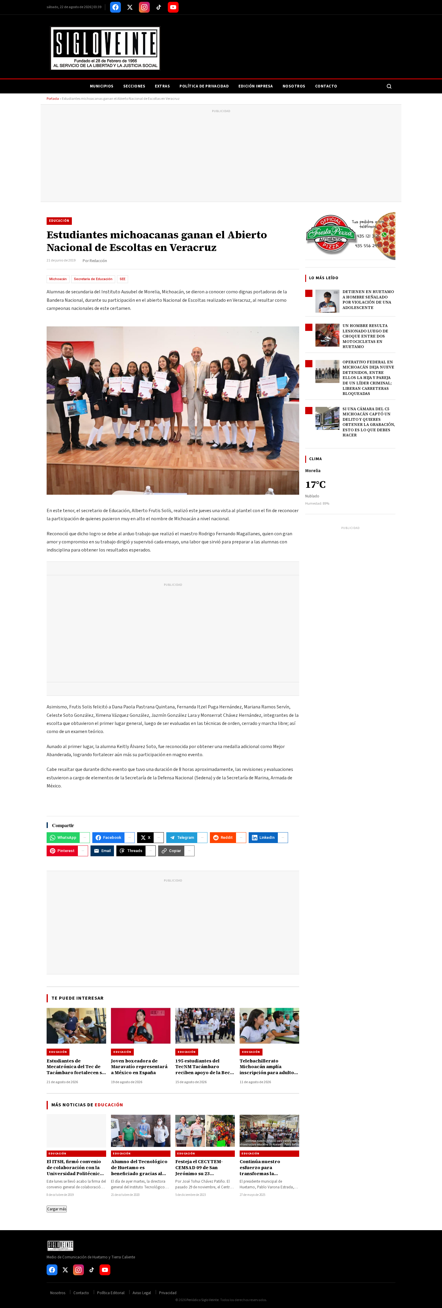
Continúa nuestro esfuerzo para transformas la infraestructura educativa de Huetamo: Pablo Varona (266, 1176)
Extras (162, 86)
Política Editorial (110, 1293)
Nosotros (294, 86)
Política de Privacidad (204, 86)
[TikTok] (158, 7)
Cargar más (56, 1209)
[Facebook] (115, 7)
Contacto (326, 86)
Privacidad (167, 1293)
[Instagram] (144, 7)
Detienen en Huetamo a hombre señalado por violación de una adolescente (368, 299)
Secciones (134, 86)
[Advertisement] (221, 157)
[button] (173, 410)
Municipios (102, 86)
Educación (59, 221)
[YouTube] (173, 7)
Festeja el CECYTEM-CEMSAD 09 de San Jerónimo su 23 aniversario (199, 1170)
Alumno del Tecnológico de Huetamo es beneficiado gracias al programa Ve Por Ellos (139, 1170)
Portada (53, 98)
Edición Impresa (255, 86)
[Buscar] (389, 86)
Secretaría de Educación (93, 279)
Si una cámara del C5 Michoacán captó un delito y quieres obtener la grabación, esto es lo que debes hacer (368, 422)
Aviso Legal (142, 1293)
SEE (122, 279)
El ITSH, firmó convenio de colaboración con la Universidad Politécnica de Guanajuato (75, 1170)
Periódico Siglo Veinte (202, 1300)
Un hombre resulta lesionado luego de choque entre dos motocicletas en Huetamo (365, 336)
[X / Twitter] (129, 7)
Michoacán (58, 279)
